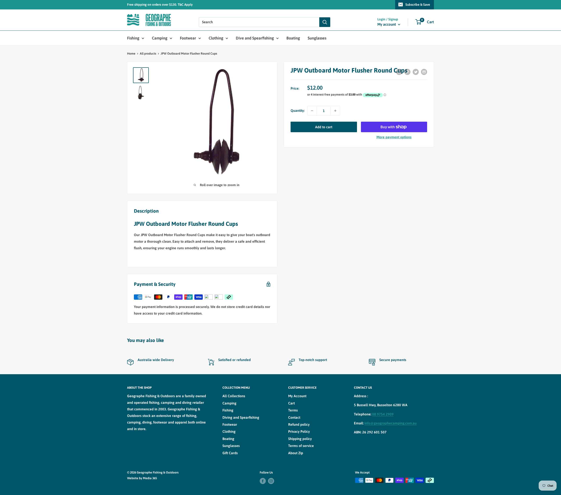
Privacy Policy (299, 431)
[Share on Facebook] (399, 71)
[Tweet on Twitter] (416, 71)
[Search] (324, 22)
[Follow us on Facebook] (263, 481)
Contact (294, 417)
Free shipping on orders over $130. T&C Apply (160, 4)
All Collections (233, 396)
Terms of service (301, 446)
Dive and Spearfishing (255, 38)
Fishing (133, 38)
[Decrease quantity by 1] (312, 110)
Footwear (188, 38)
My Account (297, 396)
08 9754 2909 (383, 414)
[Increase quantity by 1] (335, 110)
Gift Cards (230, 453)
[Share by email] (424, 71)
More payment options (394, 137)
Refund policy (299, 424)
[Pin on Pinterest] (407, 71)
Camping (159, 38)
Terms (293, 410)
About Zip (295, 453)
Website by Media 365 (142, 478)
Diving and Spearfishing (240, 417)
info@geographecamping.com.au (390, 423)
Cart (291, 403)
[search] (259, 22)
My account (387, 24)
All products (148, 53)
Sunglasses (317, 38)
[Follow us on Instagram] (271, 481)
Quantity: (298, 110)
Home (131, 53)
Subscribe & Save (417, 4)
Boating (293, 38)
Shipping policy (300, 439)
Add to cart (323, 127)
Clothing (216, 38)
